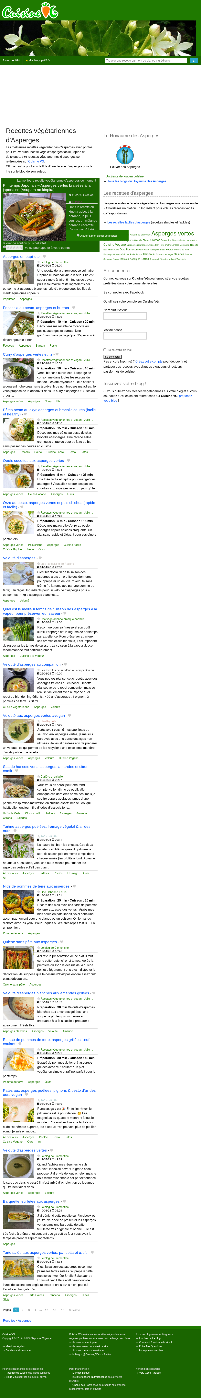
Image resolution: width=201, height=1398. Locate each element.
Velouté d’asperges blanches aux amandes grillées (46, 993)
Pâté (140, 249)
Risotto (147, 254)
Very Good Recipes (150, 1372)
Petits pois (154, 249)
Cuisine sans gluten (188, 240)
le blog (76, 1354)
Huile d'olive (165, 245)
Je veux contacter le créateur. (88, 1350)
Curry (48, 401)
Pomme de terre (13, 933)
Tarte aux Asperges (130, 258)
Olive (116, 249)
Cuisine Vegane (69, 758)
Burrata (40, 345)
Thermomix (155, 259)
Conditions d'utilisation (18, 1350)
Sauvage (107, 258)
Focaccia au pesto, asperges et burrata (36, 308)
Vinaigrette (181, 259)
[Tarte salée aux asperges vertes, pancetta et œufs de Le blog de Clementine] (18, 1267)
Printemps (107, 254)
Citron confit (32, 813)
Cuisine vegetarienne (16, 707)
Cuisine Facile (55, 452)
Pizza (162, 249)
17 (46, 1310)
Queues (117, 254)
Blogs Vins (12, 1377)
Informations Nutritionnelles (91, 1377)
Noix (105, 249)
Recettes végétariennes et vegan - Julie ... (67, 313)
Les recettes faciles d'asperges (128, 222)
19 (62, 1310)
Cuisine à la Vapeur (32, 655)
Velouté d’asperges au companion (32, 664)
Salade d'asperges (164, 254)
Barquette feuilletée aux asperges (31, 1201)
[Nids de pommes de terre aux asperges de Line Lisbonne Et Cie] (18, 901)
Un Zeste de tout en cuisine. (125, 176)
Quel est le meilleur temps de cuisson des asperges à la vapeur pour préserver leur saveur (50, 611)
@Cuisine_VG (91, 1354)
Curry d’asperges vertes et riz (27, 354)
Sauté (38, 452)
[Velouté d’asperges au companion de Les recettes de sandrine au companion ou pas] (18, 679)
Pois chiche (35, 545)
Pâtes (84, 452)
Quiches (125, 254)
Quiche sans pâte (14, 984)
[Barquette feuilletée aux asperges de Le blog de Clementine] (18, 1216)
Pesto (53, 345)
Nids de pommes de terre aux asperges (36, 886)
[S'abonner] (70, 202)
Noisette (194, 244)
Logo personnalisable (151, 1350)
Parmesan (132, 249)
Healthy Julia (49, 721)
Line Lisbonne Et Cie (54, 892)
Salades (21, 818)
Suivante (74, 1310)
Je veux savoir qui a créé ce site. (90, 1346)
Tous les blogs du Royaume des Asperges (136, 181)
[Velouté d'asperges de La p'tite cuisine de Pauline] (18, 573)
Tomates (164, 259)
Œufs (70, 494)
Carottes (114, 240)
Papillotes (9, 299)
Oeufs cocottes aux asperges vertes (33, 461)
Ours (86, 873)
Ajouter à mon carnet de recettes (98, 235)
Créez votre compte (149, 361)
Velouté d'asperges (19, 558)
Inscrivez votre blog (150, 1338)
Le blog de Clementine (55, 262)
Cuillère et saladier (52, 776)
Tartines (44, 873)
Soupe (116, 258)
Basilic (106, 240)
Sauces (188, 254)
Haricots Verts (11, 813)
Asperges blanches (15, 1031)
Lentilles (175, 245)
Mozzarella (184, 245)
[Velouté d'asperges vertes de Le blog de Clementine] (18, 1165)
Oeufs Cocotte (37, 494)
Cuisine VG (11, 60)
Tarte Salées (36, 1295)
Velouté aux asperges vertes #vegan (34, 715)
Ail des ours (10, 873)
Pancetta (54, 1295)
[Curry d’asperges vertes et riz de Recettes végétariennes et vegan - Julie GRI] (18, 369)
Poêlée (58, 873)
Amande (81, 813)
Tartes (85, 1295)
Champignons (125, 240)
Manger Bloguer (81, 1372)
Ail (4, 877)
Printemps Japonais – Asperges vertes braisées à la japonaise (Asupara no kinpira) (47, 187)
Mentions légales (15, 1346)
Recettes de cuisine (16, 1372)
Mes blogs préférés (39, 60)
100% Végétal (49, 836)
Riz (58, 401)
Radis (132, 254)
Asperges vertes (13, 401)
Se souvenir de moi (120, 350)
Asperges (26, 299)
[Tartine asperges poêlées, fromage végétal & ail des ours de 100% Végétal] (18, 845)
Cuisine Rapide (12, 549)
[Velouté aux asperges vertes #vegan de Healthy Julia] (18, 730)
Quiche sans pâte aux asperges (30, 942)
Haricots (50, 813)
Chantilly (138, 240)
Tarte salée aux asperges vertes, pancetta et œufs (45, 1252)
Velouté (24, 600)
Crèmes (155, 240)
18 (54, 1310)
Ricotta (139, 254)
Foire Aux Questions (150, 1346)
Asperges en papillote (21, 257)
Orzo (41, 549)
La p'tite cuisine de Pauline (57, 563)
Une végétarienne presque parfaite (62, 619)
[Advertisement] (100, 95)
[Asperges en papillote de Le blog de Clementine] (18, 271)
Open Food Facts (82, 1385)
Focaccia (8, 345)
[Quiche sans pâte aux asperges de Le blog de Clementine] (18, 957)
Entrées (150, 245)
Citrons (7, 818)
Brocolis (25, 452)
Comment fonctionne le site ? (155, 1342)
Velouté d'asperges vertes (25, 1150)
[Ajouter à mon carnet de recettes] (44, 257)
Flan (157, 245)
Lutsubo (77, 202)
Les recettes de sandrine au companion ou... (68, 670)
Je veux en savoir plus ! (85, 1342)
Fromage (73, 873)
